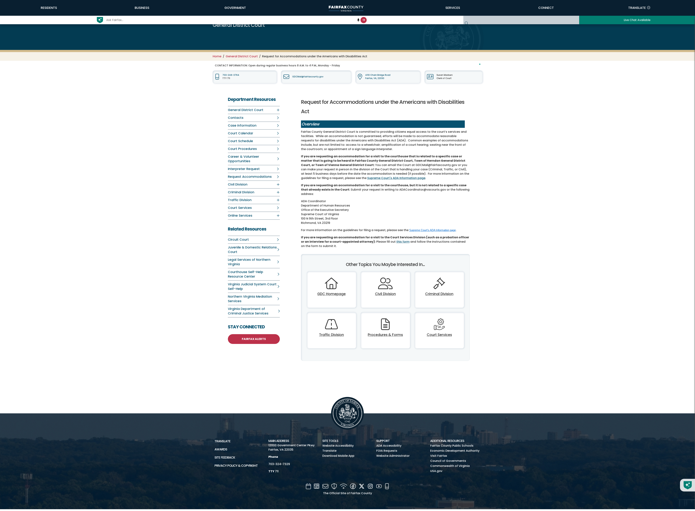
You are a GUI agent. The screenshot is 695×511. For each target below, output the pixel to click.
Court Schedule (240, 141)
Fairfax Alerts (254, 339)
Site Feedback (224, 457)
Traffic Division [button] (240, 200)
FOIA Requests (386, 451)
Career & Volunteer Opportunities (243, 158)
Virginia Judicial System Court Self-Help (252, 286)
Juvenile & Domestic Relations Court (252, 249)
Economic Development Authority (454, 451)
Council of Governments (448, 461)
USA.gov (436, 471)
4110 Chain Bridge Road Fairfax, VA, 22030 (377, 77)
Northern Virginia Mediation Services (250, 298)
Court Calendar (240, 133)
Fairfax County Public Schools (451, 446)
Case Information (242, 125)
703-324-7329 (279, 464)
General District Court (242, 56)
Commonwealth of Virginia (450, 466)
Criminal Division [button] (241, 192)
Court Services (240, 208)
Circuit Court (238, 239)
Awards (220, 449)
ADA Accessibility (388, 446)
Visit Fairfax (438, 456)
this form (403, 242)
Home (217, 56)
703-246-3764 (230, 75)
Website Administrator (393, 456)
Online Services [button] (240, 215)
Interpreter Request (244, 169)
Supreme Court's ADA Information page (396, 178)
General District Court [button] (245, 110)
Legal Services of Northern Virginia (249, 261)
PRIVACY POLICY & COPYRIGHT (236, 465)
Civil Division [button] (237, 184)
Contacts (235, 118)
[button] (48, 8)
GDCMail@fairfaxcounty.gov (307, 76)
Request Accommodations (250, 176)
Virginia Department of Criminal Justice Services (248, 311)
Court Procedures (242, 149)
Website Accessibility (338, 446)
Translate (222, 441)
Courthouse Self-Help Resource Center (245, 274)
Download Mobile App (338, 456)
